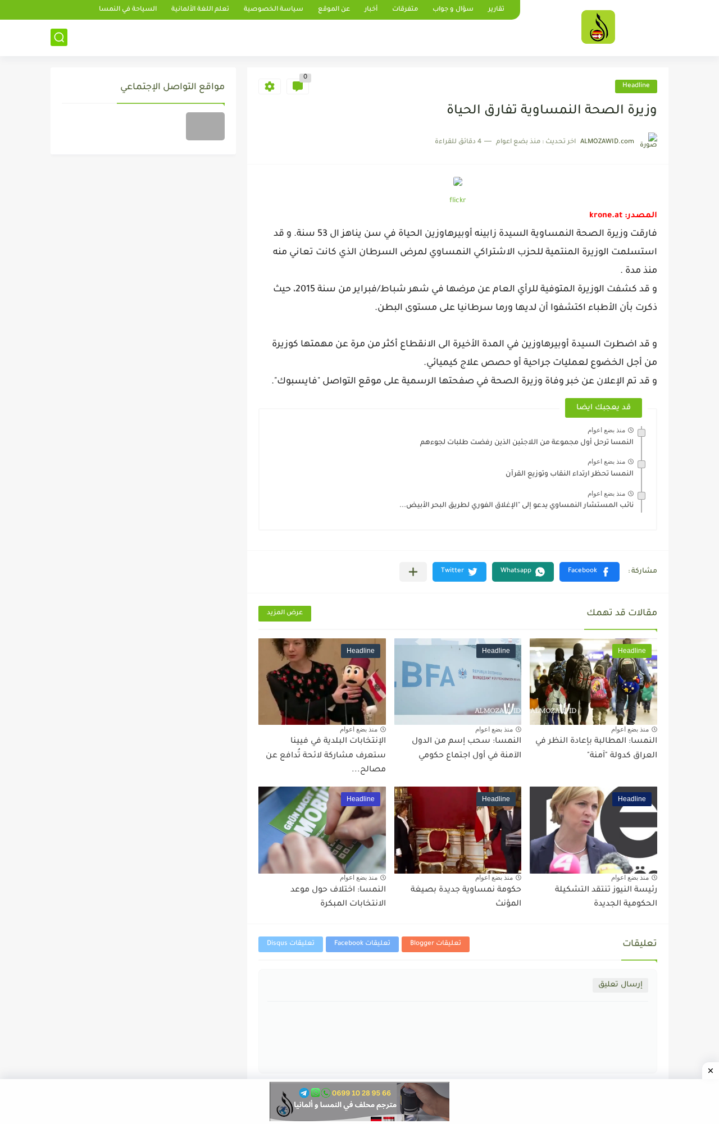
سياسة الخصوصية (273, 9)
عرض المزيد (285, 613)
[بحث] (59, 37)
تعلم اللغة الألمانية (200, 9)
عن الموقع (334, 9)
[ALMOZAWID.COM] (598, 27)
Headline (636, 86)
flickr (457, 201)
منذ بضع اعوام (606, 430)
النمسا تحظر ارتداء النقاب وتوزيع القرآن (570, 474)
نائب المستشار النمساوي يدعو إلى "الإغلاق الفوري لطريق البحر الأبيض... (516, 506)
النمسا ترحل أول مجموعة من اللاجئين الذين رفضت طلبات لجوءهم (527, 443)
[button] (589, 572)
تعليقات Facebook (362, 944)
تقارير (496, 9)
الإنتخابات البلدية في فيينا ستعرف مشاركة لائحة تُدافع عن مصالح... (326, 756)
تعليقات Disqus (291, 944)
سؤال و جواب (453, 9)
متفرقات (405, 9)
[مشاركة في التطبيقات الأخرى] (413, 572)
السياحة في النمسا (128, 9)
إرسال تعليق (620, 985)
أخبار (371, 9)
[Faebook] (205, 126)
